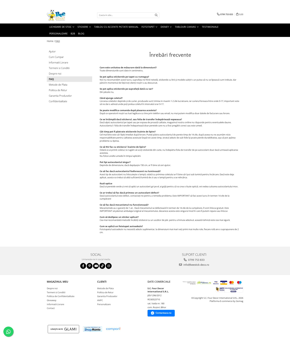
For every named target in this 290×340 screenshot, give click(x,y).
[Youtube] (96, 266)
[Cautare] (156, 15)
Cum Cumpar (56, 57)
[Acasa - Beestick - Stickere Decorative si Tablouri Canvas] (63, 15)
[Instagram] (109, 266)
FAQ (57, 41)
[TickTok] (102, 266)
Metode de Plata (58, 84)
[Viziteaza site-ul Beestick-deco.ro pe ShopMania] (92, 329)
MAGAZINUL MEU (57, 281)
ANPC (100, 300)
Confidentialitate (58, 101)
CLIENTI (102, 281)
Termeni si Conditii (59, 68)
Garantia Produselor (60, 95)
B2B (73, 33)
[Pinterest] (89, 266)
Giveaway (51, 300)
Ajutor (52, 51)
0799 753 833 (196, 259)
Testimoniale (210, 26)
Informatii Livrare (58, 62)
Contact (51, 308)
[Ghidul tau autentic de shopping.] (113, 329)
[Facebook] (83, 266)
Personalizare (58, 33)
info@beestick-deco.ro (196, 264)
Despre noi (55, 73)
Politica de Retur (58, 90)
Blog (81, 33)
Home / (51, 41)
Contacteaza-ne (163, 313)
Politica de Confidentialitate (60, 296)
